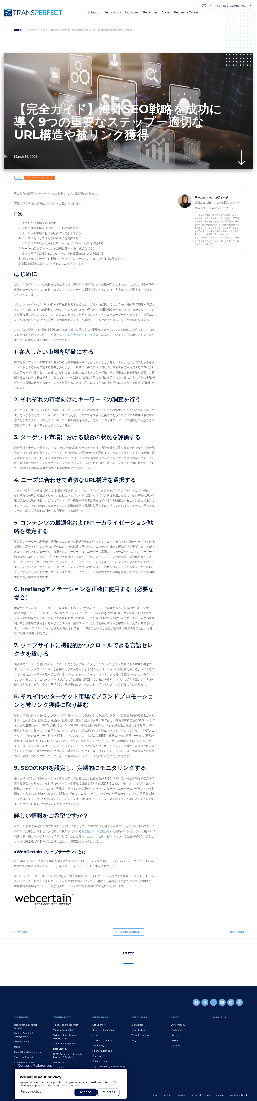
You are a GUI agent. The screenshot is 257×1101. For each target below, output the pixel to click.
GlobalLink (58, 1062)
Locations (176, 1045)
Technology (113, 12)
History (174, 1035)
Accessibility (236, 1095)
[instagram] (222, 1002)
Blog (134, 1040)
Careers (174, 1040)
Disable (249, 1098)
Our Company (178, 1025)
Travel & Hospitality (102, 1040)
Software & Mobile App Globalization (64, 1037)
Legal (95, 1035)
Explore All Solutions (24, 1062)
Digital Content (22, 1041)
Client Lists (137, 1025)
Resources (150, 12)
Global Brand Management (28, 1052)
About (165, 12)
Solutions (94, 12)
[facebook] (196, 1002)
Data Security (60, 1049)
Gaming (96, 1056)
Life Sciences (99, 1025)
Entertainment (100, 1061)
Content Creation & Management (24, 1035)
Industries (132, 12)
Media (17, 1047)
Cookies (181, 1095)
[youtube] (213, 1002)
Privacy (153, 1095)
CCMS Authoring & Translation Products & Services (68, 1056)
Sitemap (220, 1095)
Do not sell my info (200, 1095)
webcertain (44, 193)
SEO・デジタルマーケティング (39, 177)
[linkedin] (230, 1002)
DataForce (58, 1067)
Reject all (108, 1092)
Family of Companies (231, 5)
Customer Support (23, 1057)
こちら (49, 203)
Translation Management (66, 1025)
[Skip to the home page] (33, 12)
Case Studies (138, 1030)
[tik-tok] (239, 1002)
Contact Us (218, 1017)
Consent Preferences (35, 1065)
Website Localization (63, 1030)
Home (18, 30)
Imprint (167, 1095)
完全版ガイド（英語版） (85, 335)
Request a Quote (186, 12)
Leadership (176, 1030)
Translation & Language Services (26, 1026)
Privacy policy (30, 1091)
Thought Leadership (142, 1035)
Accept (85, 1092)
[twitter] (204, 1002)
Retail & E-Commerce (103, 1030)
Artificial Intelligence (64, 1043)
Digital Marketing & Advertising (108, 1066)
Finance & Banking (102, 1051)
